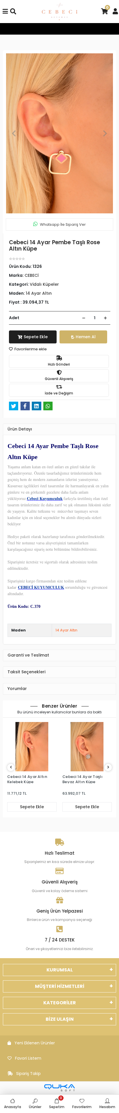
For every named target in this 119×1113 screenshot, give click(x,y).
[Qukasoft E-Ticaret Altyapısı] (59, 1087)
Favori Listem (28, 1058)
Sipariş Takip (28, 1073)
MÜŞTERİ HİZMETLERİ (59, 986)
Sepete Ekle (36, 337)
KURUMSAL (60, 970)
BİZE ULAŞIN (60, 1019)
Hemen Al (86, 337)
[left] (11, 767)
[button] (14, 133)
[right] (108, 767)
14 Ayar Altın (66, 630)
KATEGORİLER (59, 1002)
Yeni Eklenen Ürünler (34, 1043)
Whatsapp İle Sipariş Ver (63, 224)
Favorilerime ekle (30, 349)
